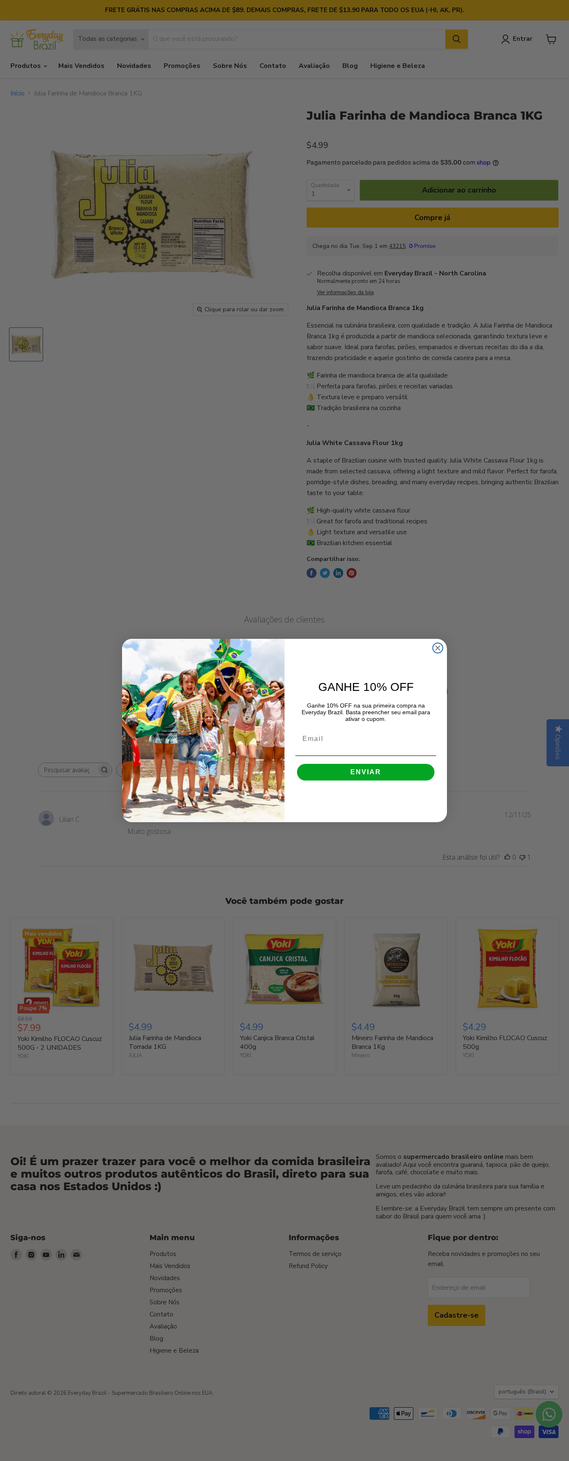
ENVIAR (365, 772)
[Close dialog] (438, 648)
